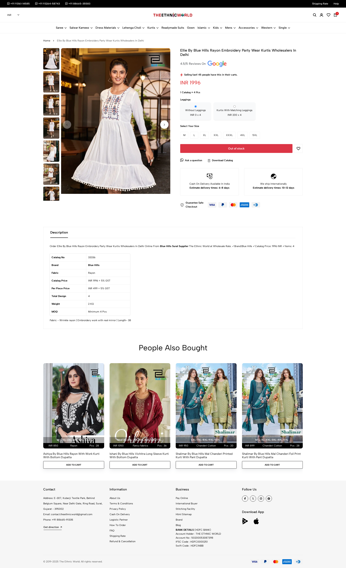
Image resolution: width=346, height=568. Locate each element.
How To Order (118, 525)
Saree (59, 27)
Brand (179, 519)
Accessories (247, 27)
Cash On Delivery (120, 514)
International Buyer (187, 503)
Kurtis (151, 27)
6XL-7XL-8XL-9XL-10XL (205, 439)
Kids (216, 27)
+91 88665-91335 (62, 519)
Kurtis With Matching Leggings (234, 112)
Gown (191, 27)
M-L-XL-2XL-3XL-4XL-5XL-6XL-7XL (139, 439)
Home (46, 40)
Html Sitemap (184, 514)
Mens (228, 27)
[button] (164, 124)
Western (266, 27)
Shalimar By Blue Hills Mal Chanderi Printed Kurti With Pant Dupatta (204, 455)
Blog (178, 525)
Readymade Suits (172, 27)
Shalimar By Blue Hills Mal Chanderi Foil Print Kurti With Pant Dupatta (271, 455)
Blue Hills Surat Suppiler (174, 246)
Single (283, 27)
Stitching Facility (185, 508)
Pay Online (182, 498)
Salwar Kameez (79, 27)
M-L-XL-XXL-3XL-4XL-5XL (271, 439)
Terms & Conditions (121, 503)
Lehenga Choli (131, 27)
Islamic (202, 27)
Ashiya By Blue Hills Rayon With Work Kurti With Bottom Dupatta (71, 455)
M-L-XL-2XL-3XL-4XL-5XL (73, 439)
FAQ (112, 530)
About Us (115, 498)
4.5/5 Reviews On (193, 63)
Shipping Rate (118, 536)
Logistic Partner (119, 519)
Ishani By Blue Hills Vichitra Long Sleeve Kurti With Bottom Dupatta (139, 455)
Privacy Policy (118, 508)
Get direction (51, 527)
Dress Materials (106, 27)
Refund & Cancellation (123, 541)
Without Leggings (195, 112)
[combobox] (13, 15)
